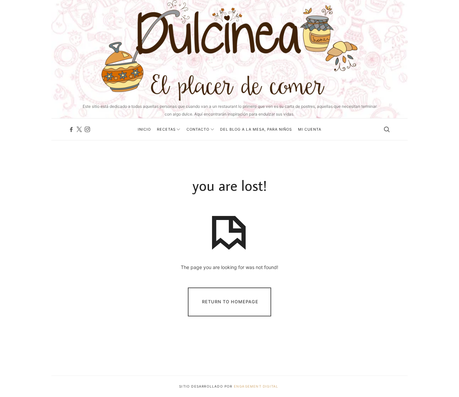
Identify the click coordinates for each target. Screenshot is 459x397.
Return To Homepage (230, 301)
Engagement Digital (257, 386)
